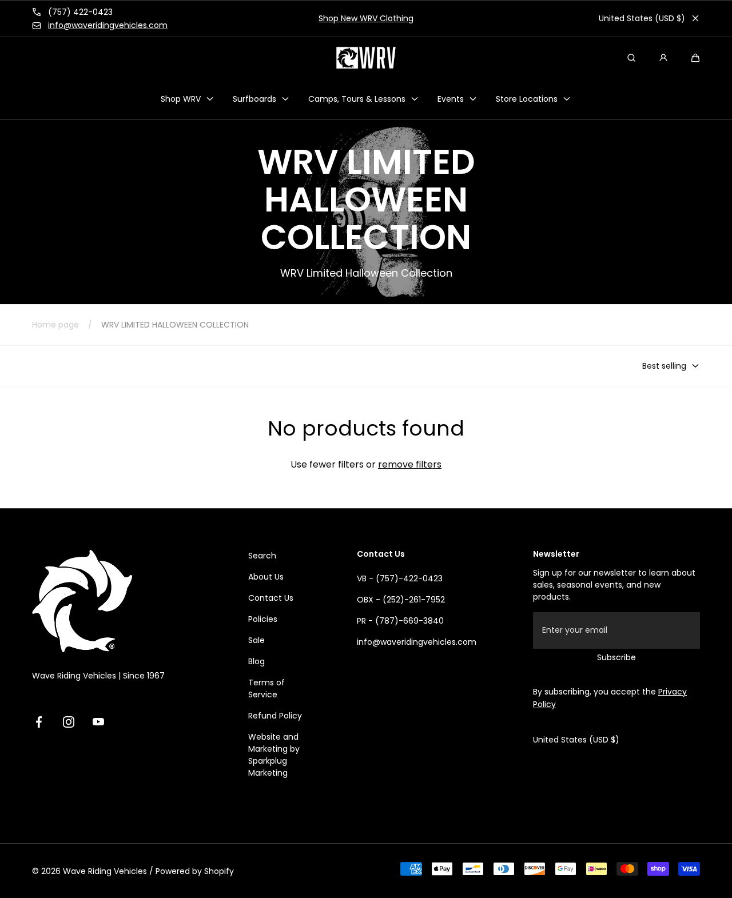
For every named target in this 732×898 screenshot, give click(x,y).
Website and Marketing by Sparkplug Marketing (274, 755)
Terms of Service (266, 688)
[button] (695, 57)
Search (262, 555)
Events (450, 98)
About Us (266, 576)
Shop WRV (181, 98)
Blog (256, 661)
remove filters (409, 464)
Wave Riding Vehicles (105, 871)
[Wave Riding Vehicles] (366, 57)
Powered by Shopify (195, 871)
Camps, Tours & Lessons (356, 98)
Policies (262, 619)
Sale (256, 640)
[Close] (695, 18)
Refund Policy (275, 715)
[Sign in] (663, 57)
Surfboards (254, 98)
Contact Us (270, 598)
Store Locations (527, 98)
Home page (55, 324)
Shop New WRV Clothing (366, 18)
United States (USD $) (642, 18)
